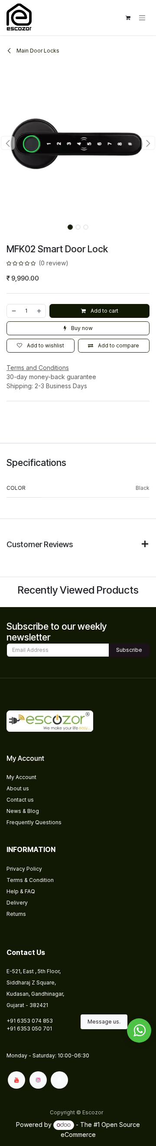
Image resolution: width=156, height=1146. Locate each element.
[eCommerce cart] (128, 18)
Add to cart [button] (103, 310)
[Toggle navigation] (142, 17)
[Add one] (39, 310)
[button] (8, 143)
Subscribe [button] (129, 650)
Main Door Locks (37, 50)
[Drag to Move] (139, 1030)
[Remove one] (13, 310)
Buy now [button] (81, 328)
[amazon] (59, 1080)
